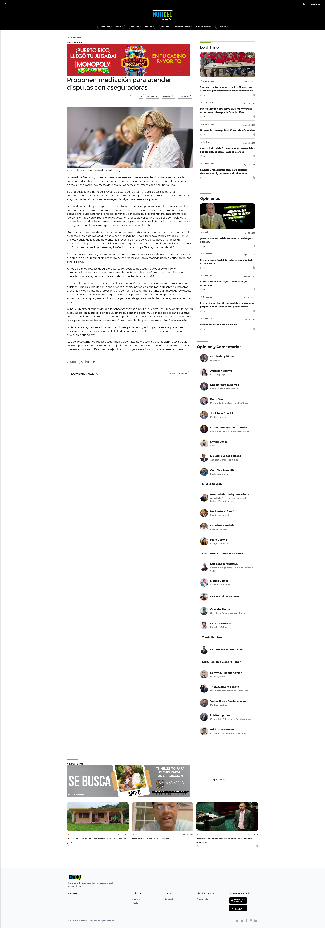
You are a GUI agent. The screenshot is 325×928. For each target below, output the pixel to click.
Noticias (120, 27)
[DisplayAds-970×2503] (128, 781)
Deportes (165, 27)
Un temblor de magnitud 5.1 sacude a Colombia (227, 130)
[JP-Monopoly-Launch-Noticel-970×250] (130, 60)
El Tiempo (221, 27)
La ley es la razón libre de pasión (218, 324)
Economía (134, 27)
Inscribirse (315, 4)
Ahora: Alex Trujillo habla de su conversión (85, 839)
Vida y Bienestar (203, 27)
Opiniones (149, 27)
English (135, 903)
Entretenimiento (182, 27)
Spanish (136, 899)
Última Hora (104, 27)
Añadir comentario (178, 374)
